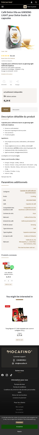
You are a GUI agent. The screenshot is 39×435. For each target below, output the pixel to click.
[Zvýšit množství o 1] (12, 280)
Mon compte (19, 407)
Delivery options (11, 96)
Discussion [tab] (16, 110)
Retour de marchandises (19, 395)
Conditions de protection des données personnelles (19, 390)
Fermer (31, 88)
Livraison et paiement (19, 398)
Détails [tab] (6, 110)
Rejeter (19, 431)
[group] (19, 324)
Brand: (8, 58)
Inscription (19, 410)
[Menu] (2, 6)
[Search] (36, 2)
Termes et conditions (19, 387)
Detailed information (6, 74)
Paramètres (20, 422)
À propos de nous (19, 384)
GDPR (19, 392)
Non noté (12, 55)
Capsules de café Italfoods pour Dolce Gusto (28, 192)
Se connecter (19, 412)
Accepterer (19, 427)
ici (35, 419)
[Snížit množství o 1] (5, 280)
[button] (19, 336)
